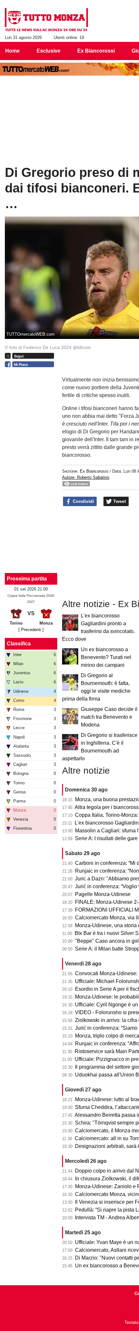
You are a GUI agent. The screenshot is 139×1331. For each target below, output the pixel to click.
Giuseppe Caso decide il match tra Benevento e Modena (109, 717)
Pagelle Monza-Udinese (103, 894)
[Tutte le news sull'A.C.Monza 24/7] (46, 19)
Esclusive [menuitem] (48, 51)
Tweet (119, 501)
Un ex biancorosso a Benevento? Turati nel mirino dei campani (106, 657)
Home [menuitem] (12, 51)
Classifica (19, 643)
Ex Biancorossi (94, 471)
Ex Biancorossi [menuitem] (96, 51)
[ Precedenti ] (31, 629)
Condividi (82, 501)
